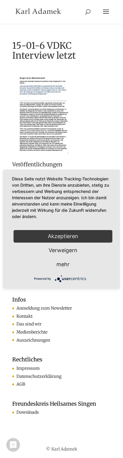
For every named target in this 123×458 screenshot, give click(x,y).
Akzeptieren (63, 236)
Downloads (27, 412)
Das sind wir (28, 324)
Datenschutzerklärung (38, 376)
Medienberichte (31, 332)
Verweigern (63, 250)
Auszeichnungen (33, 340)
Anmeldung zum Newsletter (44, 308)
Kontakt (24, 316)
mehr (63, 264)
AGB (20, 384)
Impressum (28, 368)
